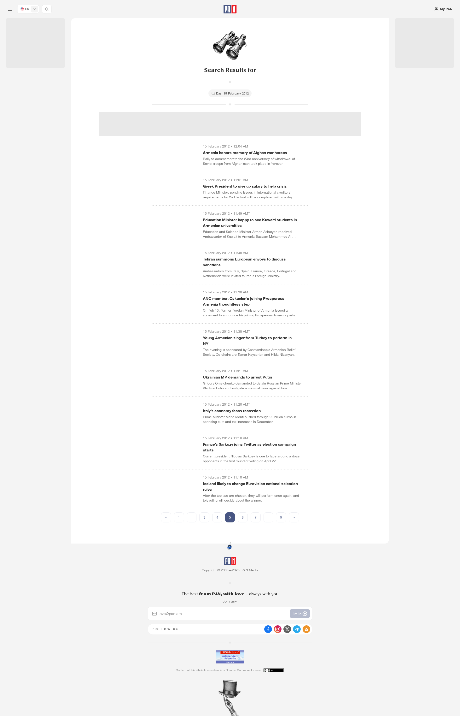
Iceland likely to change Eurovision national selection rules (250, 486)
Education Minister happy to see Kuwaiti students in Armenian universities (250, 222)
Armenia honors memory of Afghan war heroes (245, 152)
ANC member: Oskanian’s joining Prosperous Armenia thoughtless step (243, 301)
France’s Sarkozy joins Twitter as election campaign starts (249, 447)
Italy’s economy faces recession (232, 410)
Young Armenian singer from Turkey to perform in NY (247, 340)
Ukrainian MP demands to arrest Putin (237, 377)
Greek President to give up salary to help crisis (245, 186)
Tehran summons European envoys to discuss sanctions (244, 262)
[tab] (289, 157)
